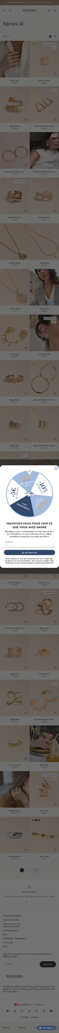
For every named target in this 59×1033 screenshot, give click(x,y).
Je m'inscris (29, 552)
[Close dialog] (56, 468)
